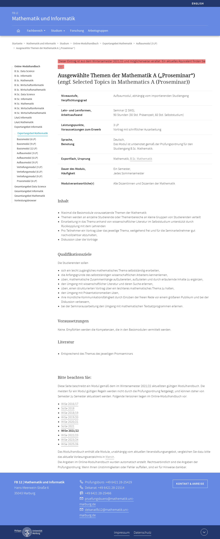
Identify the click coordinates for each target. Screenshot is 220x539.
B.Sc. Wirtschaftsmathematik (30, 89)
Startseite (17, 43)
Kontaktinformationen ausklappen (204, 532)
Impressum (122, 532)
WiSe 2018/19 (69, 413)
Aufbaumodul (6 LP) (27, 158)
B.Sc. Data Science (24, 71)
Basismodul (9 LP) (26, 144)
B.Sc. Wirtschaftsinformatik (29, 85)
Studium (56, 31)
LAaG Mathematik (23, 122)
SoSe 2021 (67, 426)
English (198, 4)
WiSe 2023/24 (69, 440)
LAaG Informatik (23, 117)
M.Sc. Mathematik (24, 103)
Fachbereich (35, 31)
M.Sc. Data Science (24, 94)
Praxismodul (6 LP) (27, 181)
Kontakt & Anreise (190, 484)
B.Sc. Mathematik (23, 80)
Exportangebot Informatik (28, 127)
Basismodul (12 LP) (27, 148)
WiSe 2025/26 (69, 444)
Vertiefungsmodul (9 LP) (29, 176)
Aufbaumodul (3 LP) (146, 43)
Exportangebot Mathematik (117, 43)
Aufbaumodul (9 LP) (27, 162)
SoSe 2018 (67, 408)
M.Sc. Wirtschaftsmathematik (30, 113)
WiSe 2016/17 (69, 404)
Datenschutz (142, 532)
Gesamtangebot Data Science (30, 186)
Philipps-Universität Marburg (28, 532)
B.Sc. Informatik (23, 76)
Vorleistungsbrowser (25, 200)
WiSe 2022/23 (69, 435)
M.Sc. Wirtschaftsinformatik (29, 108)
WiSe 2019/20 (69, 417)
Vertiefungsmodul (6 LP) (29, 171)
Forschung (77, 31)
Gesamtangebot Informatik (28, 191)
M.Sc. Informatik (23, 99)
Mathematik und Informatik (41, 43)
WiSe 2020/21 (69, 422)
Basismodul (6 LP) (26, 139)
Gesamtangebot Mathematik (29, 196)
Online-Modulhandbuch (85, 43)
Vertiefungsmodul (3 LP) (29, 167)
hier (60, 67)
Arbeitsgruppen (98, 31)
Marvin (110, 457)
